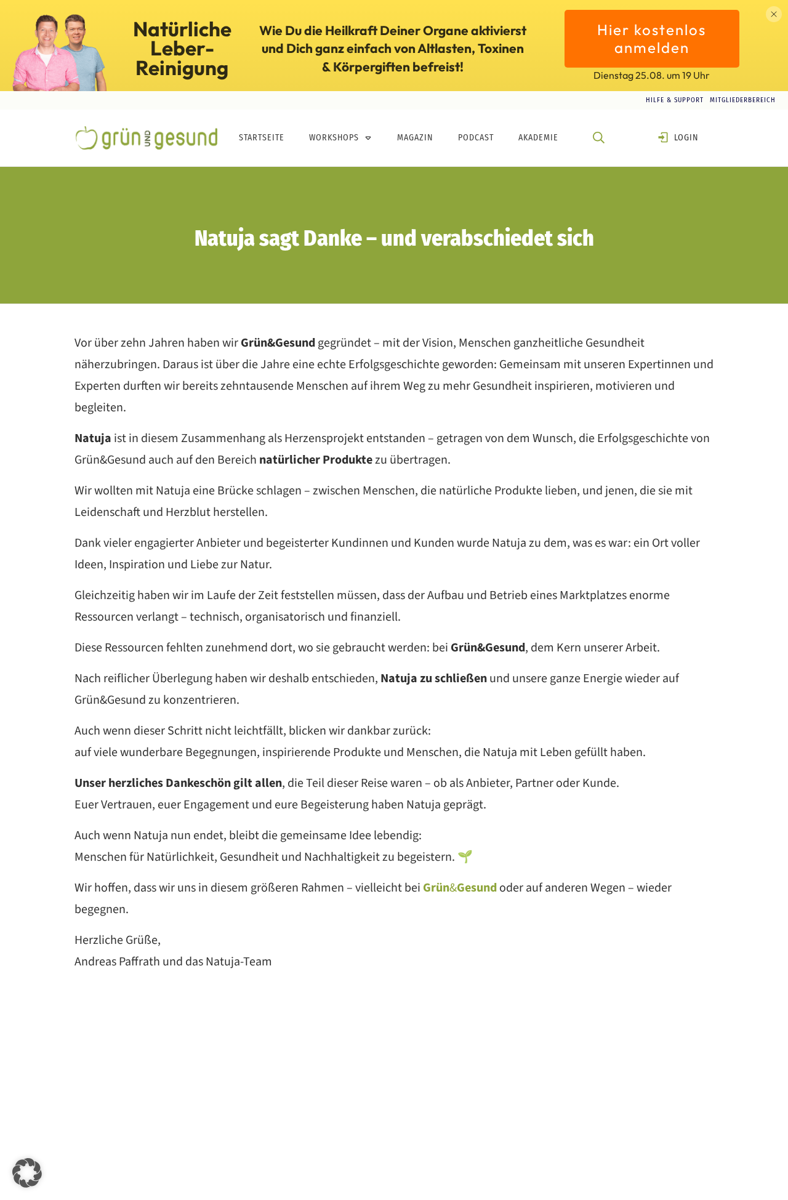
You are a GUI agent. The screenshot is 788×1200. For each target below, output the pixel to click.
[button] (27, 1173)
